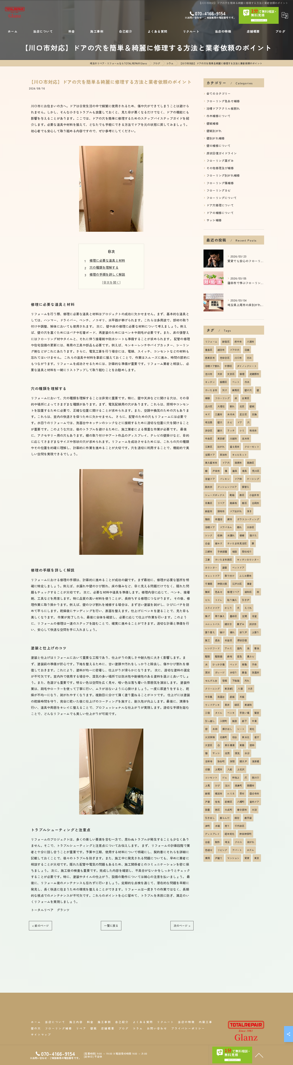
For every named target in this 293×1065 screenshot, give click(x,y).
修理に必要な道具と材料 (107, 260)
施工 (207, 640)
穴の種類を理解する (104, 267)
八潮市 (250, 341)
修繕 (242, 535)
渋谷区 (208, 430)
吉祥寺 (208, 761)
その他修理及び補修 (220, 168)
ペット (236, 382)
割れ (232, 406)
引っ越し (210, 721)
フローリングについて (221, 198)
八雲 (240, 688)
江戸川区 (237, 583)
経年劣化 (229, 833)
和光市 (253, 430)
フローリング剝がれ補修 (223, 175)
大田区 (250, 527)
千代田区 (240, 825)
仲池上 (236, 777)
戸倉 (207, 801)
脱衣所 (208, 486)
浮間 (232, 761)
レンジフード (212, 648)
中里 (254, 721)
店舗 (247, 349)
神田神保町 (245, 833)
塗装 (224, 567)
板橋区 (223, 382)
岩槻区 (228, 801)
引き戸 (245, 600)
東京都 (221, 438)
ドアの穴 (235, 349)
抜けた (253, 535)
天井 (219, 374)
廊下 (244, 721)
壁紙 (252, 406)
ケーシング (253, 478)
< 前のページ (40, 926)
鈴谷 (237, 817)
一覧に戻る (111, 926)
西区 (217, 809)
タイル (218, 712)
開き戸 (243, 761)
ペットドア (238, 567)
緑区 (237, 704)
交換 (254, 414)
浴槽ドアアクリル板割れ (223, 108)
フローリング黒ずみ (220, 160)
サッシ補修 (214, 220)
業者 (249, 583)
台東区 (245, 398)
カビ (229, 422)
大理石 (221, 406)
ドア (239, 422)
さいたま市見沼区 (237, 543)
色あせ (218, 592)
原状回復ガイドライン (221, 153)
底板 (232, 696)
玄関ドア (210, 454)
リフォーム (211, 341)
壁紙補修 (212, 123)
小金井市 (254, 495)
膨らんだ (225, 817)
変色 (239, 656)
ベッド (233, 664)
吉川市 (208, 374)
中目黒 (208, 696)
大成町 (228, 809)
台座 (207, 842)
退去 (217, 640)
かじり (228, 608)
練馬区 (236, 390)
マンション (233, 858)
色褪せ (208, 850)
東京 (256, 858)
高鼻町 (238, 785)
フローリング (222, 398)
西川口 (255, 777)
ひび (217, 785)
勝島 (244, 672)
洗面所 (255, 672)
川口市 (238, 357)
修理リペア (233, 592)
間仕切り (247, 551)
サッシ (216, 753)
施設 (234, 721)
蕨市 (229, 519)
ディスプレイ (212, 833)
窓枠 (252, 745)
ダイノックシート (247, 366)
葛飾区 (250, 462)
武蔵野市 (254, 374)
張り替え (210, 632)
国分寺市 (254, 793)
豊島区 (208, 349)
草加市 (223, 454)
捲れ (239, 527)
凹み (249, 357)
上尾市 (218, 769)
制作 (217, 842)
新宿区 (226, 341)
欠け (224, 390)
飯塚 (207, 793)
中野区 (228, 366)
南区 (244, 503)
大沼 (254, 809)
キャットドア (212, 575)
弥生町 (221, 761)
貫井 (227, 704)
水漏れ (231, 535)
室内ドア (254, 801)
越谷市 (221, 349)
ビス (207, 600)
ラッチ (231, 430)
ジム (224, 777)
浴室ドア (210, 478)
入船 (229, 769)
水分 (247, 753)
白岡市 (255, 503)
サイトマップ (41, 1034)
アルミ (228, 648)
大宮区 (208, 745)
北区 (242, 406)
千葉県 (208, 583)
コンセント (211, 777)
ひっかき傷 (218, 664)
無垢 (207, 592)
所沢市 (253, 624)
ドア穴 (226, 462)
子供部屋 (222, 551)
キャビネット (239, 454)
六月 (250, 688)
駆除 (207, 656)
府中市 (238, 341)
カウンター (211, 567)
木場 (217, 825)
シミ (242, 430)
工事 (207, 559)
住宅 (217, 801)
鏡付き (228, 624)
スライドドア (212, 608)
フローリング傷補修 (220, 183)
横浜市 (218, 793)
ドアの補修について (220, 213)
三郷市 (208, 551)
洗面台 (221, 696)
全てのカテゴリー (218, 93)
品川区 (208, 406)
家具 (244, 470)
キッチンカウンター (248, 559)
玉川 (227, 785)
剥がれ (251, 842)
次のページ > (182, 926)
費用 (207, 858)
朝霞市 (251, 785)
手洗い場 (244, 712)
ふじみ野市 (245, 575)
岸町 (207, 825)
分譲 (207, 769)
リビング (222, 850)
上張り (255, 632)
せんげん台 (211, 680)
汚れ (247, 680)
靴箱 (232, 495)
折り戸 (243, 632)
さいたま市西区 (223, 559)
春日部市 (242, 809)
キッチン (210, 382)
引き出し (210, 817)
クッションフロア (227, 486)
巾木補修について (218, 116)
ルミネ (231, 793)
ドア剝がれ (236, 511)
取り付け (229, 575)
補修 (207, 398)
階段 (207, 519)
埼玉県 (208, 422)
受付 (242, 793)
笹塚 (224, 680)
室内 (239, 648)
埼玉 (227, 842)
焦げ (207, 616)
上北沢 (241, 769)
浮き (249, 511)
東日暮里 (230, 745)
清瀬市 (238, 462)
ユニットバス (212, 624)
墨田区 (233, 616)
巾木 (247, 382)
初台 (234, 737)
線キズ (218, 543)
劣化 (252, 729)
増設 (234, 551)
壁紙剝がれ (214, 131)
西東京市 (210, 357)
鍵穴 (219, 430)
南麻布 (233, 503)
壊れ (232, 632)
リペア (221, 503)
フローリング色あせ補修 (223, 101)
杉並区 (228, 640)
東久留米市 (211, 462)
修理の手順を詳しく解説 (107, 274)
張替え (245, 486)
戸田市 (216, 470)
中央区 (208, 438)
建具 (234, 470)
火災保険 (210, 737)
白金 (207, 543)
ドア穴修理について (220, 205)
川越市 (233, 438)
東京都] (229, 688)
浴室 (254, 616)
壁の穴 (248, 390)
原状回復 (242, 640)
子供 (254, 664)
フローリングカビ (218, 190)
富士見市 (235, 446)
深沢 (207, 672)
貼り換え (232, 600)
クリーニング (212, 688)
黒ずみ (240, 624)
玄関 (244, 616)
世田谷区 (225, 357)
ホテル (250, 850)
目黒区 (208, 503)
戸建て (218, 858)
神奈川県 (222, 583)
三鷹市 (218, 414)
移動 (244, 664)
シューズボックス (215, 495)
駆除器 (218, 656)
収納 (219, 535)
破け (222, 632)
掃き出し (227, 729)
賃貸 (247, 858)
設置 (207, 809)
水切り (233, 672)
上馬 (207, 785)
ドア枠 (238, 478)
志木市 (245, 438)
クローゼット (252, 446)
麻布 (229, 656)
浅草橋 (255, 761)
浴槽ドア (210, 527)
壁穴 (219, 422)
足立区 (243, 414)
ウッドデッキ (212, 704)
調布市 (221, 511)
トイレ (218, 600)
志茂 (227, 753)
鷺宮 (256, 712)
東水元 (245, 737)
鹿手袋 (248, 817)
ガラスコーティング (248, 519)
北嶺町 (223, 737)
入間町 (223, 721)
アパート (237, 850)
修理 (242, 374)
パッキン (225, 478)
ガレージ (220, 672)
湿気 (237, 753)
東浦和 (248, 704)
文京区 (231, 374)
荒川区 (256, 470)
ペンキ (231, 712)
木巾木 (231, 414)
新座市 (208, 511)
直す (256, 737)
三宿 (207, 712)
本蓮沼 (218, 519)
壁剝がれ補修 (215, 138)
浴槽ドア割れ (212, 366)
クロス (238, 842)
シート (241, 729)
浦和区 (248, 592)
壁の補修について (218, 145)
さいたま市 (211, 390)
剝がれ (221, 446)
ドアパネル (226, 527)
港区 (241, 495)
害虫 (256, 648)
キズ (207, 414)
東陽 (242, 745)
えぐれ (248, 608)
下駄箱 (236, 680)
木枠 (214, 729)
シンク (208, 535)
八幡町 (241, 801)
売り (227, 825)
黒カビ (251, 656)
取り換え (220, 616)
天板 (242, 696)
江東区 (208, 446)
